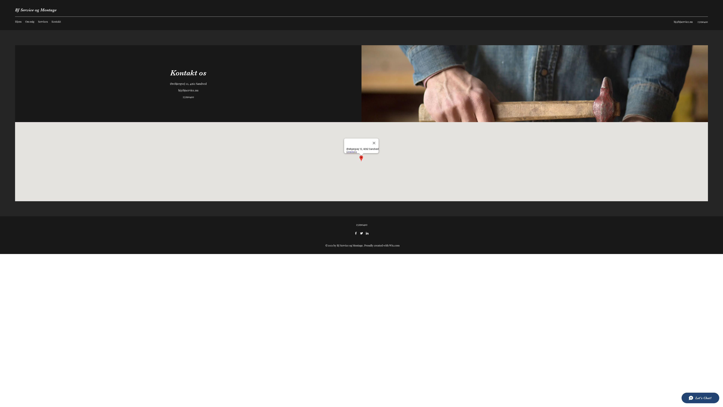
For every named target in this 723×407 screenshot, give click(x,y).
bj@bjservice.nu (683, 22)
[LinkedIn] (367, 233)
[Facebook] (356, 233)
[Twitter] (361, 233)
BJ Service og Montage (35, 10)
